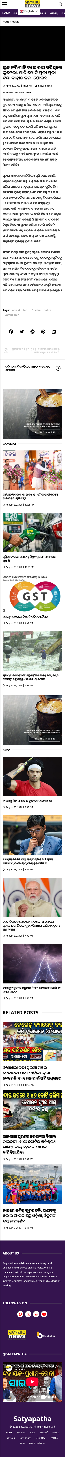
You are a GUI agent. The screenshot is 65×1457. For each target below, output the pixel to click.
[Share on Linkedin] (53, 331)
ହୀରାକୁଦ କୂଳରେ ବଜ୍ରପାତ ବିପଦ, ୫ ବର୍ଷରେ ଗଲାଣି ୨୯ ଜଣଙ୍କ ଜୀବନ (31, 990)
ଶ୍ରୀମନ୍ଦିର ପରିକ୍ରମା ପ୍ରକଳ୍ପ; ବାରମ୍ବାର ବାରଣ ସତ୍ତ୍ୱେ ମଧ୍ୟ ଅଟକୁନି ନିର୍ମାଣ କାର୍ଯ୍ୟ (36, 350)
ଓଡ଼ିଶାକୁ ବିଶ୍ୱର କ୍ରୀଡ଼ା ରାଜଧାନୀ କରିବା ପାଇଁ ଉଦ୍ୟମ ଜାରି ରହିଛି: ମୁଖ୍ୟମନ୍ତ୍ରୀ (30, 496)
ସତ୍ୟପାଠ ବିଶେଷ (37, 1443)
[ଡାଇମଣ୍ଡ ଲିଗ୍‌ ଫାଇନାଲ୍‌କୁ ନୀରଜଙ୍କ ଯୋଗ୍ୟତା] (32, 776)
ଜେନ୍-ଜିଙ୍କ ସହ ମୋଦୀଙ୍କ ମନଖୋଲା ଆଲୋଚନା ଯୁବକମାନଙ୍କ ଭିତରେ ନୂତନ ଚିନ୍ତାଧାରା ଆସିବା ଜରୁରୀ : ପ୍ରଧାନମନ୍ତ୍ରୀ (31, 925)
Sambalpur (12, 314)
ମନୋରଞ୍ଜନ (41, 1438)
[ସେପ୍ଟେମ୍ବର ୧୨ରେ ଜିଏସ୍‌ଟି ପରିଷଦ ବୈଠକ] (32, 593)
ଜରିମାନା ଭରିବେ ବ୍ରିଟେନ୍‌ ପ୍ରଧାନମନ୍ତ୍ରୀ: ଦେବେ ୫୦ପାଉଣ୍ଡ (27, 368)
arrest (16, 310)
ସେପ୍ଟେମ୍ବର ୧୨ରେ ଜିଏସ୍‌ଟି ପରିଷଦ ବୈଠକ (25, 617)
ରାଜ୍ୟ (28, 92)
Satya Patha (45, 85)
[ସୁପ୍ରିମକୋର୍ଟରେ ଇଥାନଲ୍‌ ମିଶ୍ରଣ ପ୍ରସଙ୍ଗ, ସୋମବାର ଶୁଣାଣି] (32, 532)
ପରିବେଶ (11, 1438)
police (47, 310)
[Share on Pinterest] (43, 331)
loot (26, 310)
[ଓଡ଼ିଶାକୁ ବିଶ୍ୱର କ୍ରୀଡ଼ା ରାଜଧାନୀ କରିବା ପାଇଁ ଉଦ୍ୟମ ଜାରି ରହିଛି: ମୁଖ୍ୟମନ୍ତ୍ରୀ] (32, 470)
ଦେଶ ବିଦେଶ (26, 1438)
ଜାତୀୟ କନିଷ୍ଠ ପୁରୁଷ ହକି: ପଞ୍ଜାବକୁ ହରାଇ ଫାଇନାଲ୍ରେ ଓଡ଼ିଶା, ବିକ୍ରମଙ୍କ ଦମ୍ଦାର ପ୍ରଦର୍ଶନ (29, 1215)
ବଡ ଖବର (19, 92)
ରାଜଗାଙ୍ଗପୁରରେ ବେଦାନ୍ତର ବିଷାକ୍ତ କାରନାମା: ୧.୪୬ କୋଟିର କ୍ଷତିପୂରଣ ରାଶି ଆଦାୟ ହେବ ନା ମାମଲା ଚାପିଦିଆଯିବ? (29, 1144)
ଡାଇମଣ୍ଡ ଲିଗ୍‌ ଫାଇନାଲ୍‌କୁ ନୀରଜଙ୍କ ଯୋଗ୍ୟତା (27, 801)
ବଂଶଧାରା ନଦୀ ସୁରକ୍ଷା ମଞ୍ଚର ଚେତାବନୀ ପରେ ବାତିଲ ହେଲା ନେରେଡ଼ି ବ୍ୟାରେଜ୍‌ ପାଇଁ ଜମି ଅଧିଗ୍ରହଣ (32, 1073)
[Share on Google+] (32, 331)
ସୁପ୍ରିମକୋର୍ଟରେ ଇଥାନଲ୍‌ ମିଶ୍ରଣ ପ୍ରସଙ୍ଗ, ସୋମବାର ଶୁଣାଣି (29, 559)
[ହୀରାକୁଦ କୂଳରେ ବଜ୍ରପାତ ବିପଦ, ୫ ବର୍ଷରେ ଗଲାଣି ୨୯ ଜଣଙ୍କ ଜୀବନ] (32, 963)
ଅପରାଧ (9, 92)
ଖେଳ (22, 1443)
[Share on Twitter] (22, 331)
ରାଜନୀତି (41, 13)
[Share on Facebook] (11, 331)
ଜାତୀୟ (54, 13)
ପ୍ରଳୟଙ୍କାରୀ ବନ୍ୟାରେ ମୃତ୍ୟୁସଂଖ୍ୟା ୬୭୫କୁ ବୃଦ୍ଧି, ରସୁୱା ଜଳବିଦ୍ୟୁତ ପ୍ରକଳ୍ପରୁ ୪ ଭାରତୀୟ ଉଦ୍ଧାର (31, 677)
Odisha (36, 310)
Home (6, 13)
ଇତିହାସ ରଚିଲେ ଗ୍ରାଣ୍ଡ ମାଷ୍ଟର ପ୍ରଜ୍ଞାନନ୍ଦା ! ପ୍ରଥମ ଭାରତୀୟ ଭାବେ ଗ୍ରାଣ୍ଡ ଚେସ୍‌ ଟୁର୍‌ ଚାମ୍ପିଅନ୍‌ (28, 861)
